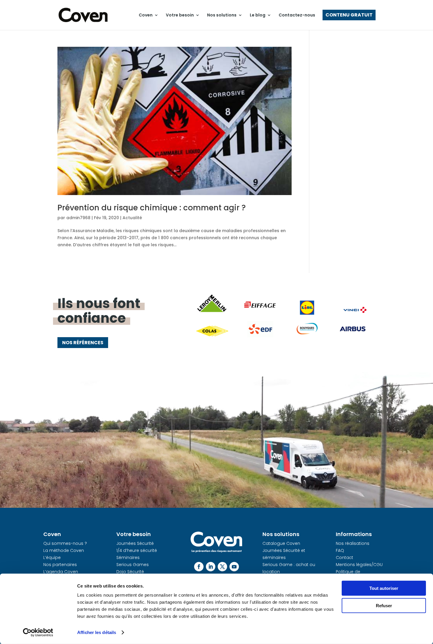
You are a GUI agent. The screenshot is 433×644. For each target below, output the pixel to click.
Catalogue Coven (281, 543)
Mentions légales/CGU (359, 565)
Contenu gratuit (349, 15)
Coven (146, 15)
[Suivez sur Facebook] (199, 566)
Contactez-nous (297, 15)
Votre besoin (180, 15)
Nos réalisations (352, 543)
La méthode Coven (63, 550)
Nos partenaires (60, 565)
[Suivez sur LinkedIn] (210, 566)
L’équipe (52, 557)
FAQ (340, 550)
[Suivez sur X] (222, 566)
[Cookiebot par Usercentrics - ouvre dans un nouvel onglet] (38, 632)
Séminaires (128, 557)
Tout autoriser (383, 588)
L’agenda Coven (60, 572)
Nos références (82, 342)
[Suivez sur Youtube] (234, 566)
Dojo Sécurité (130, 572)
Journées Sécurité (135, 543)
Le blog (257, 15)
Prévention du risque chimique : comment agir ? (151, 207)
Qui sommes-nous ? (65, 543)
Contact (344, 557)
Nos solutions (222, 15)
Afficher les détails (96, 632)
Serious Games (132, 565)
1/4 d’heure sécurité (136, 550)
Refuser (384, 605)
